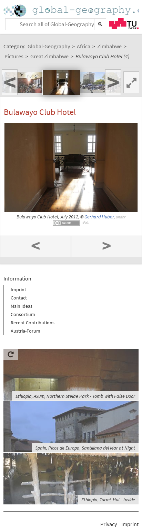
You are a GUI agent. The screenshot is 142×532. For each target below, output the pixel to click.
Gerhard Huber (99, 217)
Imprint (18, 289)
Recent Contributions (32, 322)
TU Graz (124, 23)
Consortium (23, 314)
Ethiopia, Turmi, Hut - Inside (108, 499)
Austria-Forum (25, 331)
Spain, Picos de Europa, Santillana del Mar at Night (85, 448)
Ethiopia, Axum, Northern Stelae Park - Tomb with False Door (75, 396)
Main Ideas (21, 306)
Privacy (108, 524)
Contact (19, 298)
